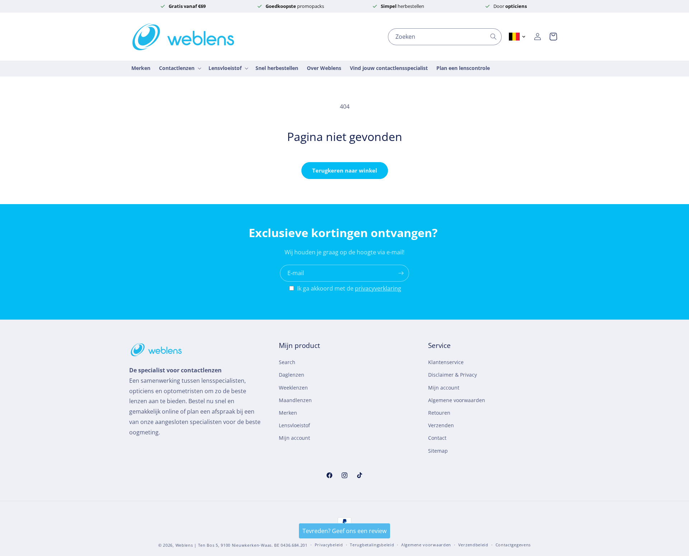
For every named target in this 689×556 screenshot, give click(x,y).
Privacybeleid (329, 544)
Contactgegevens (513, 544)
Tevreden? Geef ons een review (344, 531)
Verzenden (441, 425)
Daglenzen (291, 375)
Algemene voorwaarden (456, 400)
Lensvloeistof (294, 425)
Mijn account (294, 437)
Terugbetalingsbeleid (372, 544)
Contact (437, 437)
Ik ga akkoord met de (349, 288)
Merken (288, 412)
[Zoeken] (493, 36)
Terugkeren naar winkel (344, 170)
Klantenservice (446, 362)
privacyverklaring (378, 288)
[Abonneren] (401, 273)
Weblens (184, 545)
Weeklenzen (293, 387)
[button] (553, 36)
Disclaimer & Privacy (452, 375)
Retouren (439, 412)
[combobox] (444, 37)
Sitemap (438, 450)
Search (287, 362)
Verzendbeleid (473, 544)
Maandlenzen (295, 400)
